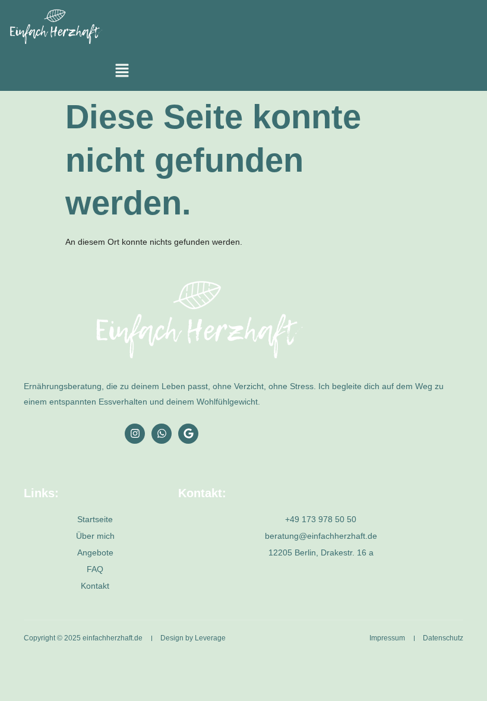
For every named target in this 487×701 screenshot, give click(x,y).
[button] (122, 72)
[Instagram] (135, 434)
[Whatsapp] (161, 434)
